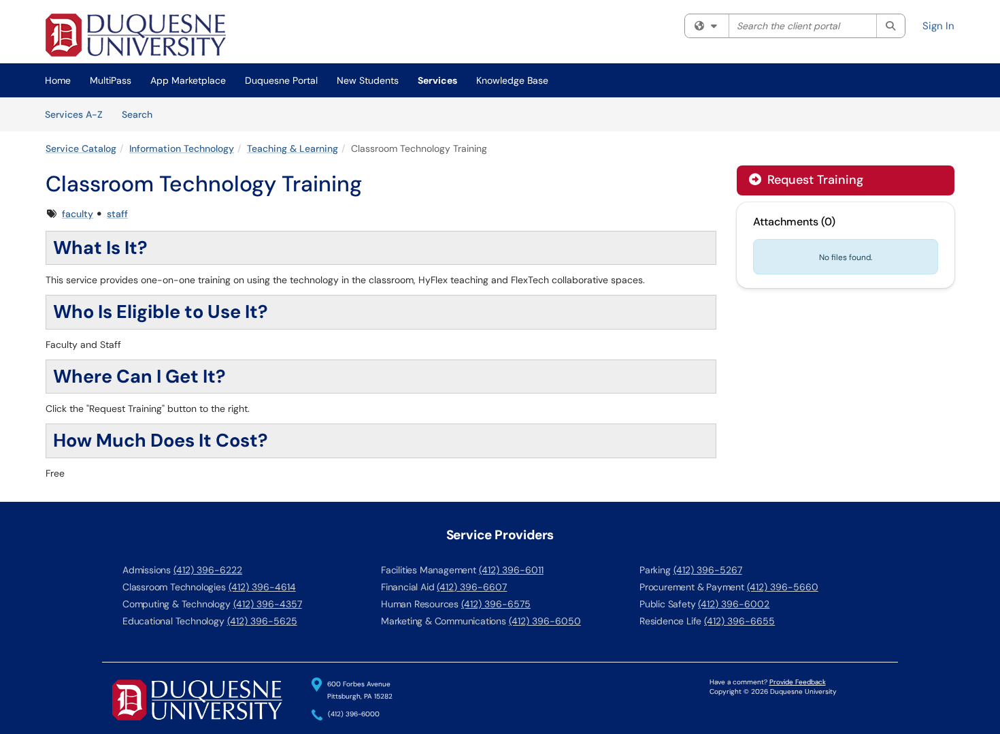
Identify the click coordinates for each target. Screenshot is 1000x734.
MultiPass (110, 80)
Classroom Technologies (174, 587)
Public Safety (667, 604)
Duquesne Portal (281, 80)
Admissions (146, 570)
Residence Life (670, 621)
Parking (655, 570)
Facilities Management (428, 570)
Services (437, 80)
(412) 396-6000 (354, 714)
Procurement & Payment (691, 587)
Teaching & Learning (292, 148)
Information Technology (181, 148)
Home (58, 80)
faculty (77, 214)
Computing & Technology (176, 604)
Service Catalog (81, 148)
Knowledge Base (512, 80)
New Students (368, 80)
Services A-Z (74, 114)
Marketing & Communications (443, 621)
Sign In (938, 26)
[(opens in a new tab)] (136, 35)
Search (142, 114)
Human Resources (420, 604)
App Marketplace (188, 80)
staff (117, 214)
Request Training (813, 180)
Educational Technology (173, 621)
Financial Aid (407, 587)
